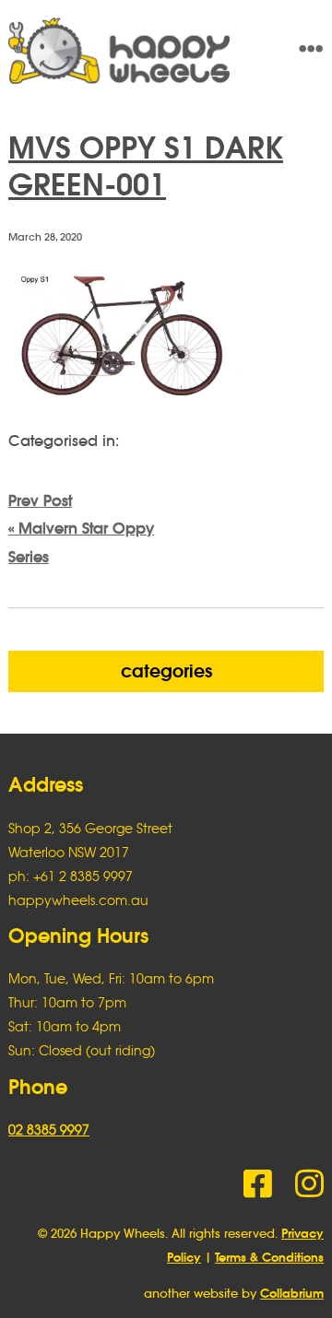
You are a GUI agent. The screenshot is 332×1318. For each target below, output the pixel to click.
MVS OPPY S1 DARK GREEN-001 (145, 166)
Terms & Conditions (269, 1257)
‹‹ (81, 528)
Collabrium (292, 1293)
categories (166, 671)
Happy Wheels (134, 51)
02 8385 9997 (48, 1129)
